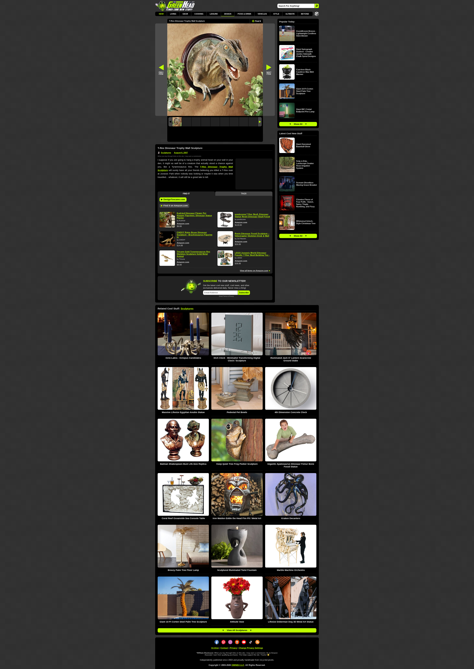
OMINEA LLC (237, 665)
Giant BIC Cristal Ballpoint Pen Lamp (305, 110)
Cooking (198, 14)
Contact (224, 648)
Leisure (214, 14)
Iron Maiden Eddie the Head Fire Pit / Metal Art (237, 518)
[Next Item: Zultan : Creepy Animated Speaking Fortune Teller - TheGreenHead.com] (269, 69)
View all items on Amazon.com (254, 271)
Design (227, 14)
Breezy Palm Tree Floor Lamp (183, 570)
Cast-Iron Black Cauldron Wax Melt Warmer (305, 72)
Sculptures (166, 153)
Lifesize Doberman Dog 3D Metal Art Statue (291, 622)
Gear (185, 14)
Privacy (231, 296)
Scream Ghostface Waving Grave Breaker (306, 184)
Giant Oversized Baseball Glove (303, 145)
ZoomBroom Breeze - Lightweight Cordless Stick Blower (306, 33)
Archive (215, 648)
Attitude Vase (237, 622)
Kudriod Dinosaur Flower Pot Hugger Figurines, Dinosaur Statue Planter (194, 215)
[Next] (260, 121)
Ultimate (290, 14)
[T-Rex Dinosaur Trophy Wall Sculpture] (177, 121)
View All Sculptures (237, 630)
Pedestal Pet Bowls (237, 412)
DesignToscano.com (173, 199)
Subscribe (244, 293)
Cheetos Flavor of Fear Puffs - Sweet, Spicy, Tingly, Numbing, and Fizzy (305, 203)
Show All (298, 124)
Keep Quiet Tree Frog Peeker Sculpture (237, 464)
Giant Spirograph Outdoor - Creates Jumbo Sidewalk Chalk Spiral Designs (306, 52)
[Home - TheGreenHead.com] (175, 6)
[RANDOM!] (317, 14)
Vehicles (262, 14)
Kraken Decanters (290, 518)
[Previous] (170, 121)
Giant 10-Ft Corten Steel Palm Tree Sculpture (304, 91)
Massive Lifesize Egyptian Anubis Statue (183, 412)
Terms (225, 296)
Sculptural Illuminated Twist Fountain (237, 570)
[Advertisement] (215, 134)
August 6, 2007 (181, 153)
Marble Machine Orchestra (291, 570)
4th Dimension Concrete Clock (291, 412)
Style (276, 14)
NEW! (161, 14)
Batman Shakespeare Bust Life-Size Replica (183, 464)
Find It (258, 21)
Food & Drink (244, 14)
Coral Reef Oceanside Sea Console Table (183, 518)
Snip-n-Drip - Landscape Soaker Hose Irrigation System (305, 164)
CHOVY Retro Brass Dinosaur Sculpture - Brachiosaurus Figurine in (194, 234)
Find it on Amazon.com (174, 205)
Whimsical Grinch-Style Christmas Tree (306, 222)
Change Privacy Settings (251, 648)
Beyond (305, 14)
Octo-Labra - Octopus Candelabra (183, 358)
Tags (244, 194)
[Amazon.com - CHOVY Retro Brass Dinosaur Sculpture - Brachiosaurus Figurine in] (167, 239)
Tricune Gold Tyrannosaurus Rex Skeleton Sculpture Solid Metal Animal (193, 254)
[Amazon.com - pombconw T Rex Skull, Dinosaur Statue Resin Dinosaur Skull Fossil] (225, 219)
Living (173, 14)
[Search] (317, 6)
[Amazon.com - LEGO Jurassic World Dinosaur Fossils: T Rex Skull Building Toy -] (225, 258)
